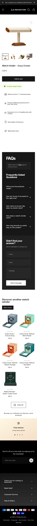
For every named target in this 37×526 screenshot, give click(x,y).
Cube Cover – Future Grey (10, 335)
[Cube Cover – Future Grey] (10, 321)
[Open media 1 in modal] (31, 22)
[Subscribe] (31, 460)
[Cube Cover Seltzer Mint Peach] (27, 321)
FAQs (19, 165)
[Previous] (3, 2)
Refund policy (6, 520)
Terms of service (22, 520)
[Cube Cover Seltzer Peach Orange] (10, 350)
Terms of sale (31, 520)
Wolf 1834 (10, 331)
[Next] (34, 2)
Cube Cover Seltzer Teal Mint (27, 364)
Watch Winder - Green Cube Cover (10, 393)
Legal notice (18, 522)
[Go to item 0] (5, 57)
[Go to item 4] (29, 57)
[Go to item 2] (13, 57)
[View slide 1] (15, 435)
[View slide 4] (22, 435)
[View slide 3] (19, 435)
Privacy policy (14, 520)
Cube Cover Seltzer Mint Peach (27, 335)
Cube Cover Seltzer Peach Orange (9, 364)
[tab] (7, 308)
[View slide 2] (17, 435)
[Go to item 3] (21, 57)
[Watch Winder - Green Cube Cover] (10, 379)
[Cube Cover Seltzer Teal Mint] (27, 350)
